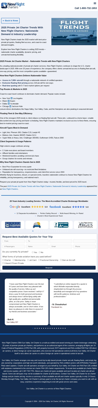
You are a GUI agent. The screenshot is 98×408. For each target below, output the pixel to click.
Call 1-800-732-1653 (86, 8)
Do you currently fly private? (15, 252)
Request (49, 268)
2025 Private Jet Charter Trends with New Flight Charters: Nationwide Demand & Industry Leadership (46, 186)
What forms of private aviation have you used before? (26, 257)
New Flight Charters (10, 189)
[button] (95, 3)
